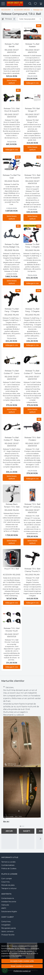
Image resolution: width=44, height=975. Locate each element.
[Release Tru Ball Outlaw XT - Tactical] (32, 360)
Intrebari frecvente (8, 902)
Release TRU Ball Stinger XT (32, 109)
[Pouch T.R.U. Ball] (12, 558)
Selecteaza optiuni (11, 81)
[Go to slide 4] (23, 826)
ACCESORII (6, 10)
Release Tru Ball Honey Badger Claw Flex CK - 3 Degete (11, 245)
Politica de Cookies (8, 868)
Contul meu (6, 922)
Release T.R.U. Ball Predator (32, 438)
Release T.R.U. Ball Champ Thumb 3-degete (32, 570)
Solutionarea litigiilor (9, 911)
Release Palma (12, 181)
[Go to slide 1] (20, 826)
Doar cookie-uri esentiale (22, 966)
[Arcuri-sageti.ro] (14, 3)
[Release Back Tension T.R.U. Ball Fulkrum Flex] (12, 494)
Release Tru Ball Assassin (32, 45)
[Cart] (41, 3)
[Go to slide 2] (21, 826)
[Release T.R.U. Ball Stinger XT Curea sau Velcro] (32, 494)
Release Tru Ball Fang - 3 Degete (12, 310)
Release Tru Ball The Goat (11, 176)
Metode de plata (7, 885)
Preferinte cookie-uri (22, 971)
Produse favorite (7, 935)
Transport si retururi (8, 888)
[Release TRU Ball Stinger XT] (32, 98)
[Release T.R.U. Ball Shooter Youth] (12, 618)
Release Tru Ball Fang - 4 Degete (32, 245)
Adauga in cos (32, 83)
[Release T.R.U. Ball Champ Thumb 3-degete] (32, 558)
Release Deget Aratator (12, 51)
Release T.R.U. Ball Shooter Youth (12, 629)
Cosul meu (5, 882)
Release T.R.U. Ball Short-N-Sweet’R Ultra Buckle (12, 109)
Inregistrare (5, 925)
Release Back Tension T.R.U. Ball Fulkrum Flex (11, 505)
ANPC (3, 908)
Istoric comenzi (7, 931)
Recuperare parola (8, 928)
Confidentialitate (7, 865)
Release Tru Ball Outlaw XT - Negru (12, 438)
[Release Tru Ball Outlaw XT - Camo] (12, 360)
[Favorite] (35, 3)
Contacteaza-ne (7, 898)
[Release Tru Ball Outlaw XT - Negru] (12, 427)
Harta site (5, 905)
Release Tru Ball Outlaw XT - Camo (11, 372)
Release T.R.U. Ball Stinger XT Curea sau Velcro (32, 505)
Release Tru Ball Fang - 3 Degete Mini (32, 310)
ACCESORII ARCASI (22, 10)
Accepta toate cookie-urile (22, 961)
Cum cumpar (6, 879)
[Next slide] (40, 838)
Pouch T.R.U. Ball (11, 569)
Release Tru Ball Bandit (12, 45)
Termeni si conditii (8, 862)
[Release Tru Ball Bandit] (12, 33)
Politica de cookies (25, 951)
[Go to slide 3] (22, 826)
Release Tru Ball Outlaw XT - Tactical (32, 372)
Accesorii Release (11, 575)
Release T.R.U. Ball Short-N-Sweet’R (32, 176)
